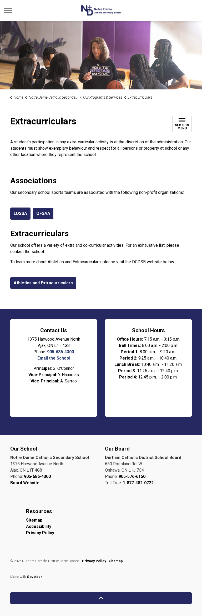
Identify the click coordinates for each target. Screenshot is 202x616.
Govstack (34, 577)
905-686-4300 (60, 351)
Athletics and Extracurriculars (43, 282)
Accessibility (38, 526)
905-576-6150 (132, 476)
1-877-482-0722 (138, 482)
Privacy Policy (40, 532)
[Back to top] (101, 598)
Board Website (24, 482)
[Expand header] (8, 10)
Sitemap (34, 520)
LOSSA (20, 213)
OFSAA (43, 213)
